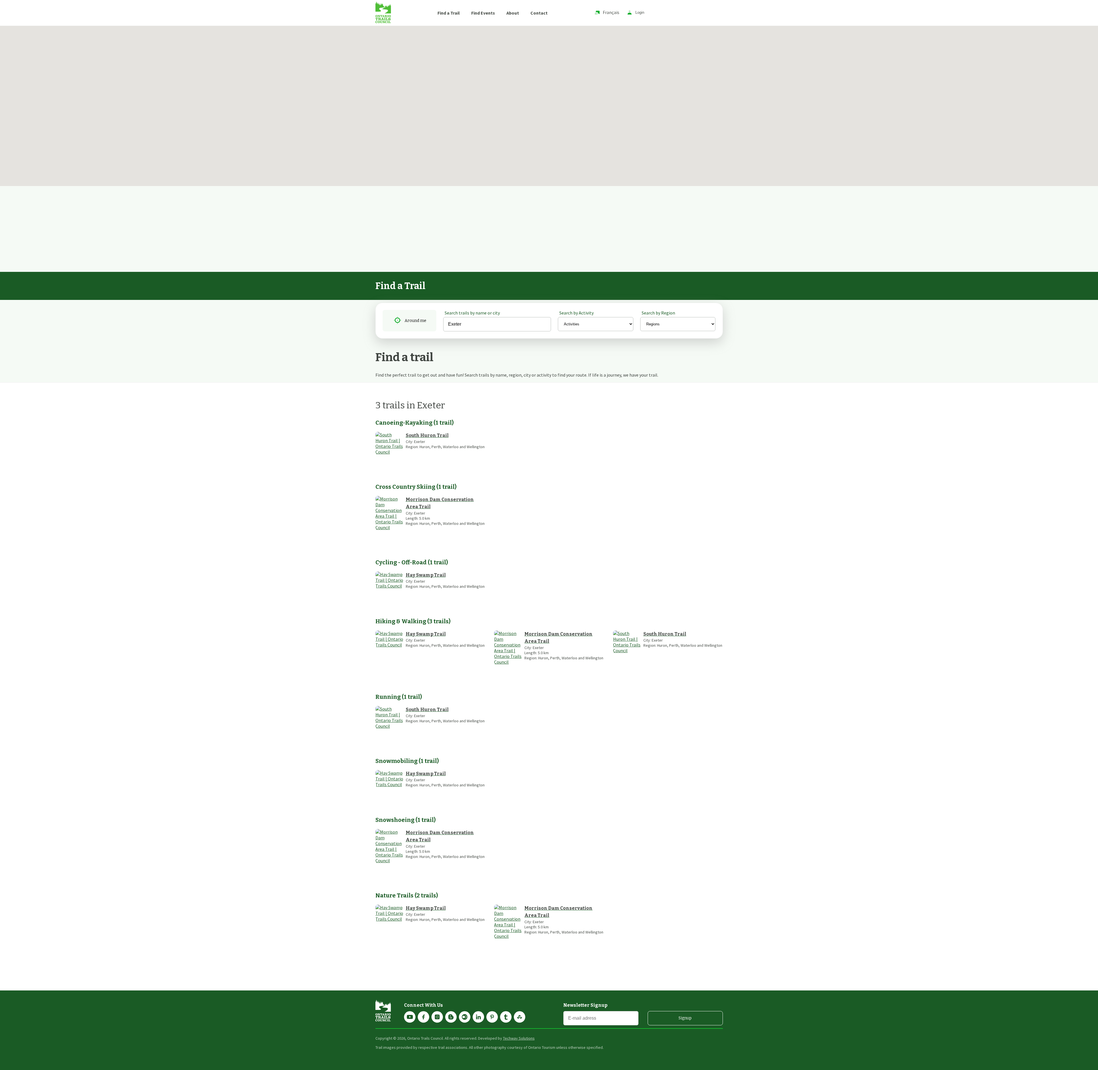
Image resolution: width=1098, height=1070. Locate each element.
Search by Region (658, 313)
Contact (539, 13)
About (512, 13)
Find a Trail (448, 13)
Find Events (483, 13)
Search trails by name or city (472, 313)
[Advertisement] (549, 229)
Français (611, 12)
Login (639, 13)
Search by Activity (576, 313)
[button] (221, 53)
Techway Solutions (519, 1038)
